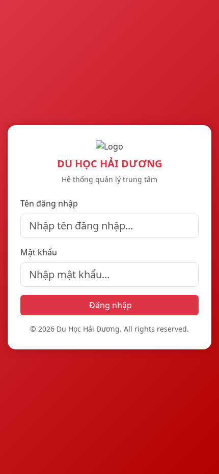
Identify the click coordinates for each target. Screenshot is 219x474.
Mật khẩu (38, 252)
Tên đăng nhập (49, 203)
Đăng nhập (110, 305)
